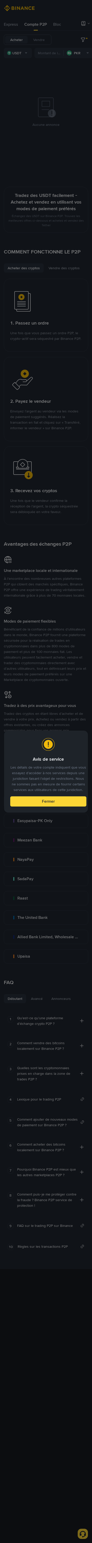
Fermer (48, 801)
